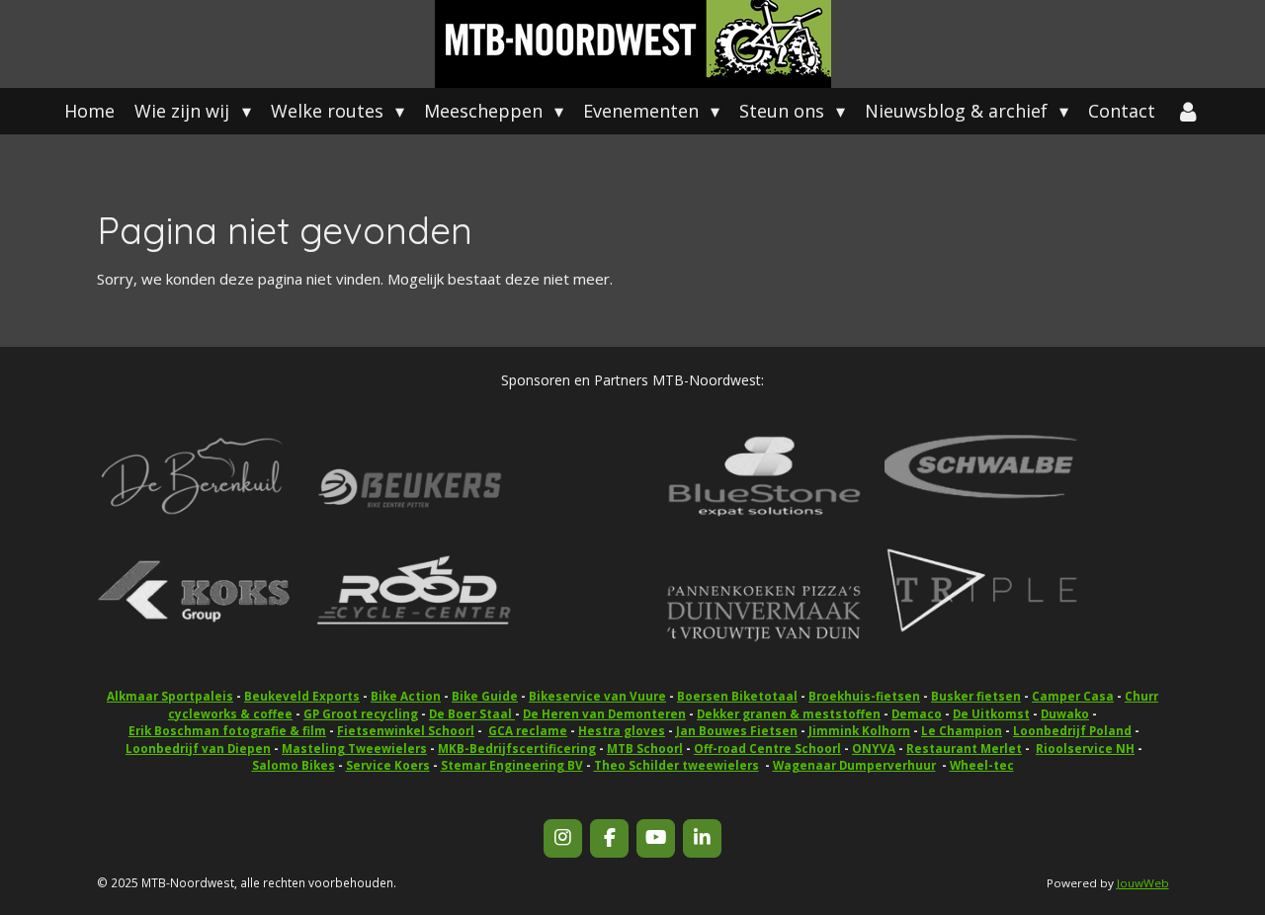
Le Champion (961, 730)
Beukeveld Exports (302, 696)
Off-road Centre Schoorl (767, 748)
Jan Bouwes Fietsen (737, 730)
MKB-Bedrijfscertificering (517, 748)
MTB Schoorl (645, 748)
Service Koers (388, 765)
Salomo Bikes (293, 765)
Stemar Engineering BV (512, 765)
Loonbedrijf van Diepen (198, 748)
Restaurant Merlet (964, 748)
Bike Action (406, 696)
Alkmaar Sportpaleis (170, 696)
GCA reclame (527, 730)
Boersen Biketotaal (737, 696)
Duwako (1065, 714)
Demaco (916, 714)
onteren (604, 714)
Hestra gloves (621, 730)
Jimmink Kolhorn (859, 730)
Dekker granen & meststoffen (789, 714)
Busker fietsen (976, 696)
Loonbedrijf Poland (1072, 730)
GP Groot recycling (360, 714)
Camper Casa (1073, 696)
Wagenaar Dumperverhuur (854, 765)
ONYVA (873, 748)
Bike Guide (485, 696)
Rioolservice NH (1085, 748)
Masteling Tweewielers (354, 748)
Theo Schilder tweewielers (676, 765)
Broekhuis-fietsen (864, 696)
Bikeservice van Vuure (597, 696)
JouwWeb (1143, 882)
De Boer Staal (472, 714)
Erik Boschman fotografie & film (227, 730)
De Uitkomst (991, 714)
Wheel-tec (982, 765)
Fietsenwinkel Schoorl (405, 730)
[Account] (1187, 111)
